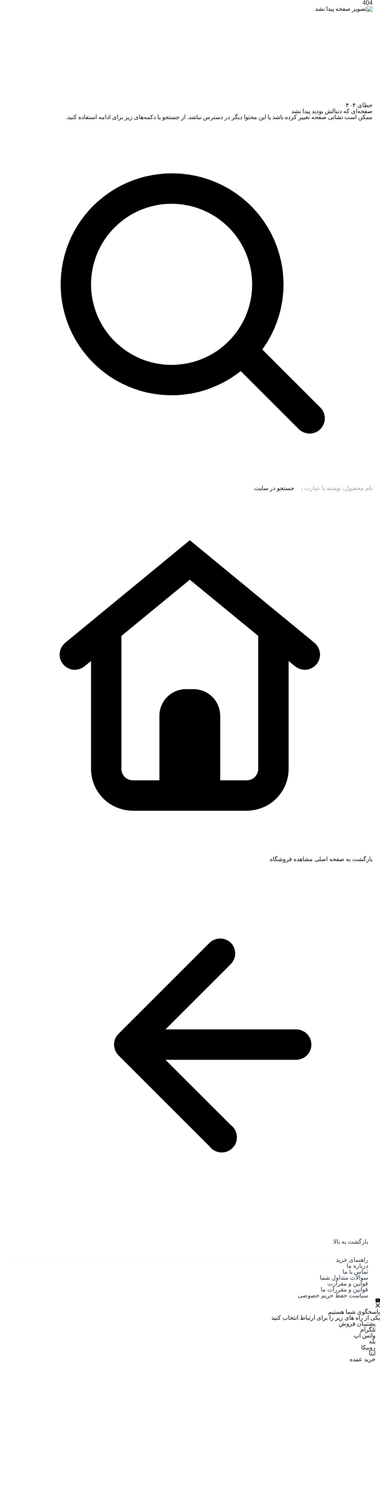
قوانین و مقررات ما (344, 1289)
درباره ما (357, 1266)
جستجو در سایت (274, 488)
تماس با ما (355, 1272)
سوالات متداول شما (344, 1277)
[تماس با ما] (378, 1303)
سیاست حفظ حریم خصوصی (333, 1295)
